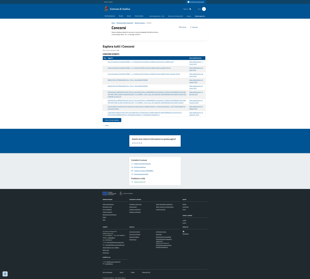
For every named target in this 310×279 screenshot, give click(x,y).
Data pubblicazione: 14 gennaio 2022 (196, 93)
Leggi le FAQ (159, 241)
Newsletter (186, 234)
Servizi (129, 16)
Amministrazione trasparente (125, 23)
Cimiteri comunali (160, 209)
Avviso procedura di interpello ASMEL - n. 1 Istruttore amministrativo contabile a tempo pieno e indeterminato (141, 62)
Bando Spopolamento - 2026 (157, 16)
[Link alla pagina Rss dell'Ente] (184, 231)
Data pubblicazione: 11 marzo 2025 (196, 63)
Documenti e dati (107, 207)
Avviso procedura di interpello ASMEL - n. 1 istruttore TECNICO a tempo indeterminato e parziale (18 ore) (139, 68)
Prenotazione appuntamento (163, 245)
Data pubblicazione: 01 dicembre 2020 (196, 101)
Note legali (159, 234)
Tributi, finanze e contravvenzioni (164, 207)
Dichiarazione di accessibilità (163, 237)
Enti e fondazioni (107, 209)
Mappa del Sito (146, 272)
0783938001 (111, 238)
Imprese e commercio (135, 212)
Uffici (104, 220)
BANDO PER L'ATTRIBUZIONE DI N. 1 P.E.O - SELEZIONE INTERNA (128, 80)
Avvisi (184, 209)
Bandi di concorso (140, 23)
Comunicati (186, 207)
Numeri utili (106, 253)
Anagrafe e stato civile (135, 204)
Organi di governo (107, 212)
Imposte (189, 16)
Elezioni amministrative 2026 (175, 16)
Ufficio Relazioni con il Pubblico (111, 248)
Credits (133, 272)
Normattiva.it (132, 240)
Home (113, 23)
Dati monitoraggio (107, 272)
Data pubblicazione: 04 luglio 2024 (196, 69)
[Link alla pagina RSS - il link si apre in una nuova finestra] (190, 9)
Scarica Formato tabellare (112, 120)
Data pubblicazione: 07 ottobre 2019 (196, 107)
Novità (121, 16)
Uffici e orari (106, 250)
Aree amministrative (108, 204)
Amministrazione (110, 16)
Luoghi (184, 220)
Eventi (184, 223)
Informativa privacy (161, 232)
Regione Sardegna (108, 2)
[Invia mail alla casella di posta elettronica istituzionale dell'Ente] (115, 242)
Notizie (184, 204)
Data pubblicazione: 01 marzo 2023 (196, 87)
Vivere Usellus (139, 16)
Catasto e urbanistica (135, 209)
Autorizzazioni (133, 207)
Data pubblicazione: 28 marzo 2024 (196, 75)
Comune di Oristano (134, 232)
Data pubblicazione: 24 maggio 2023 (196, 81)
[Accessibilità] (5, 274)
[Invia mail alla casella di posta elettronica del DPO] (113, 262)
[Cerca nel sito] (203, 9)
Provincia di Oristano (134, 234)
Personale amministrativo (109, 215)
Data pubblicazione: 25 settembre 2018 (196, 113)
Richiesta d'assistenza (162, 247)
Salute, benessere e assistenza (164, 204)
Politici (104, 217)
